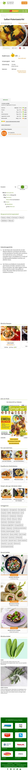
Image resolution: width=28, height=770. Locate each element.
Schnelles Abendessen (14, 577)
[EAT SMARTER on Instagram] (14, 769)
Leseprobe (3, 437)
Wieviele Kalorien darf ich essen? (21, 71)
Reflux (19, 519)
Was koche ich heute (6, 499)
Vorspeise (3, 512)
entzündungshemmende (7, 546)
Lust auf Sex (4, 540)
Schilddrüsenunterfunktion (20, 528)
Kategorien (21, 766)
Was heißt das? (22, 58)
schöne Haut (4, 537)
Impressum (10, 763)
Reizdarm (20, 515)
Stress (17, 531)
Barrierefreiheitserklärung (10, 766)
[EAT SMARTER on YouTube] (20, 769)
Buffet (9, 512)
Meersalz (12, 206)
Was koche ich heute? (14, 603)
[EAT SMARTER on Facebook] (7, 769)
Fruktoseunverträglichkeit (7, 525)
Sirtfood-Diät (19, 537)
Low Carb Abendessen (19, 461)
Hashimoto (3, 522)
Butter (7, 202)
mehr (25, 107)
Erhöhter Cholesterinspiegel (7, 531)
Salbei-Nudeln (10, 343)
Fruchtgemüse (4, 509)
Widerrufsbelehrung (21, 764)
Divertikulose (11, 522)
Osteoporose (13, 515)
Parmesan (8, 197)
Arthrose (3, 519)
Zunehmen (11, 537)
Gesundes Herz (4, 534)
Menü (2, 11)
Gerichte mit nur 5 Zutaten (14, 630)
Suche (23, 11)
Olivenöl (8, 199)
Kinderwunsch (4, 515)
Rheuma (14, 519)
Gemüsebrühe (10, 192)
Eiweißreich (6, 479)
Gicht (22, 512)
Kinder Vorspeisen (22, 540)
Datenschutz (17, 763)
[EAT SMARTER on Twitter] (17, 769)
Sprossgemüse (13, 509)
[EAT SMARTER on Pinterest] (10, 769)
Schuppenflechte (19, 525)
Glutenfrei (3, 543)
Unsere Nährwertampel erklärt (13, 121)
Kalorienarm (17, 543)
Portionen (22, 189)
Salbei (2, 660)
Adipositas (9, 528)
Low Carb (10, 543)
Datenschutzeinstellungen (8, 764)
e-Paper (25, 437)
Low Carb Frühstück (6, 461)
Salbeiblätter (9, 204)
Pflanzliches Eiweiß (18, 479)
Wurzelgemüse (21, 509)
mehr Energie (22, 534)
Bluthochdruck (15, 512)
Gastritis (18, 522)
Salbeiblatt (4, 220)
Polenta (8, 195)
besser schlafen (14, 534)
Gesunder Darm (12, 540)
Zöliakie (3, 528)
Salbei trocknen (4, 687)
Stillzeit (9, 519)
